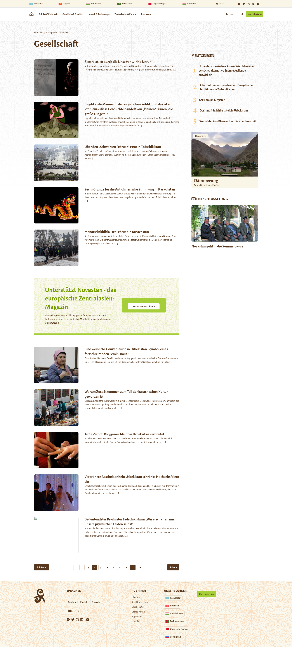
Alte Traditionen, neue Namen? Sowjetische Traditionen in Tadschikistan (226, 87)
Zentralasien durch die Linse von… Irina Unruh (118, 62)
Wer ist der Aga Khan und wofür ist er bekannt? (227, 121)
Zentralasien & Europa (125, 14)
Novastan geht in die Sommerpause (217, 246)
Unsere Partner (138, 612)
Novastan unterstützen (144, 306)
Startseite (38, 32)
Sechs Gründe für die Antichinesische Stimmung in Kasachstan (130, 189)
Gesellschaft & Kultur (73, 14)
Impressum (137, 616)
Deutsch (72, 602)
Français (96, 602)
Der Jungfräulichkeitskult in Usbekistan (224, 110)
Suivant (173, 567)
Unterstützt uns (254, 14)
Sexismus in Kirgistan (212, 99)
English (83, 602)
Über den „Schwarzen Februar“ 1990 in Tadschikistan (123, 147)
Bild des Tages (200, 136)
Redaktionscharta (140, 602)
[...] (175, 70)
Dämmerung (206, 180)
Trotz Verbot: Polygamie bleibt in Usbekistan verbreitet (124, 434)
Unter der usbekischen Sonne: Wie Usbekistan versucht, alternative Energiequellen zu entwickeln (227, 70)
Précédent (41, 567)
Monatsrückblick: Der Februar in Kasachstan (117, 232)
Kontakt (135, 621)
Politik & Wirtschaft (48, 14)
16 (140, 567)
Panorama (146, 14)
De (220, 4)
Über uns (229, 14)
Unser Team (137, 607)
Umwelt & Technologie (99, 14)
